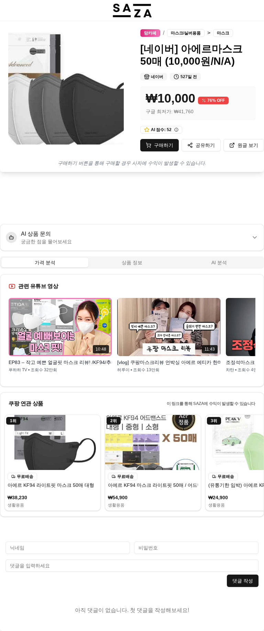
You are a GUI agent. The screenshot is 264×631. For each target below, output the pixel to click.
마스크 (223, 33)
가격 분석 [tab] (45, 262)
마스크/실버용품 (186, 33)
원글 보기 (248, 145)
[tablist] (132, 262)
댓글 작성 (242, 581)
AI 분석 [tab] (219, 262)
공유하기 (205, 145)
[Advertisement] (132, 198)
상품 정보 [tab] (132, 262)
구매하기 (163, 145)
